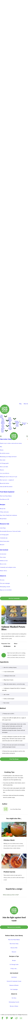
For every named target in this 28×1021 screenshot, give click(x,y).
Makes (15, 643)
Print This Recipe (14, 759)
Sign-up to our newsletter (14, 927)
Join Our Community (14, 598)
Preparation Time (5, 643)
